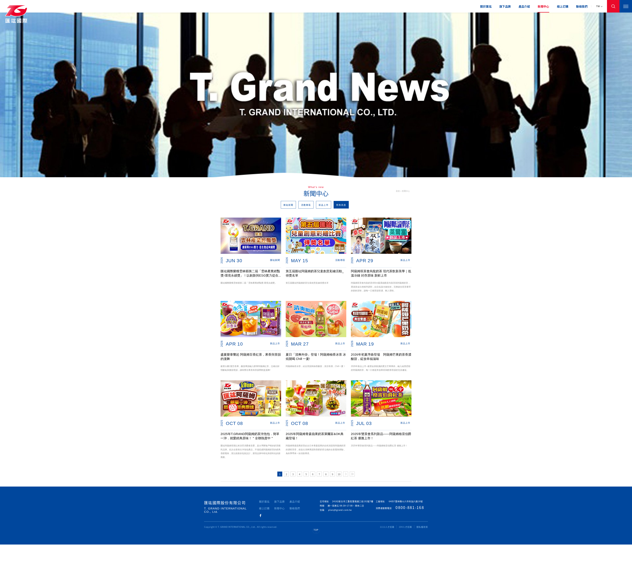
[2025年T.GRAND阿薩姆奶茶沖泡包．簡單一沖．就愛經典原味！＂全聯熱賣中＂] (251, 398)
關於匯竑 (486, 6)
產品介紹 (524, 6)
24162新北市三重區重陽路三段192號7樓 (352, 501)
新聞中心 (543, 6)
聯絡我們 (582, 6)
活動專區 (306, 204)
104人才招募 (405, 526)
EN (599, 18)
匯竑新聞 (288, 204)
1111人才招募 (387, 526)
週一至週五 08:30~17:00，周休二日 (346, 505)
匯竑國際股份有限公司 (225, 502)
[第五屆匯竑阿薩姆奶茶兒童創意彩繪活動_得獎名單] (316, 236)
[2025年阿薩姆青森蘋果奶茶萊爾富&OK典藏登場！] (316, 398)
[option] (316, 95)
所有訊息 (341, 204)
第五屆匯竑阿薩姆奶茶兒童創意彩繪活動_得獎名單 (315, 273)
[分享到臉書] (260, 515)
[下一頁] (345, 474)
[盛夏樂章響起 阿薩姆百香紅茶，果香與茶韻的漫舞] (251, 319)
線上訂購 (562, 6)
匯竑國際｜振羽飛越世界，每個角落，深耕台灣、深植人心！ (17, 14)
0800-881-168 (409, 507)
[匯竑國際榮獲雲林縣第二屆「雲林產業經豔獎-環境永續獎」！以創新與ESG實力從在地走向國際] (251, 236)
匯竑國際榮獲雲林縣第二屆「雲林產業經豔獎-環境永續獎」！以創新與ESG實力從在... (251, 273)
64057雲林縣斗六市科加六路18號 (406, 501)
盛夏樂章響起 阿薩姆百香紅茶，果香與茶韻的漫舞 (251, 357)
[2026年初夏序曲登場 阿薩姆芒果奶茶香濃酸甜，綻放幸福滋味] (381, 319)
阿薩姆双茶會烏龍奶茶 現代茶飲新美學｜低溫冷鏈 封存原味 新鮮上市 (381, 273)
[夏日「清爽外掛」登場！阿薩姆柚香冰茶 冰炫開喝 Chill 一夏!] (316, 319)
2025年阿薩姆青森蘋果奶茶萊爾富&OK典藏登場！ (314, 436)
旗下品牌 (505, 6)
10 (339, 474)
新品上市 (324, 204)
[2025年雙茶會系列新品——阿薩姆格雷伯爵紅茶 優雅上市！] (381, 398)
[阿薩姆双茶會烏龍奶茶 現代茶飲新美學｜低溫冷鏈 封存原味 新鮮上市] (381, 236)
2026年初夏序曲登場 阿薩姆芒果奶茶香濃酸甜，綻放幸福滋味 (381, 357)
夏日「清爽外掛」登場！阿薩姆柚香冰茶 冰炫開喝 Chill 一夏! (316, 357)
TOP (316, 530)
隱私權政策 (422, 526)
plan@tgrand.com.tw (340, 509)
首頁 (398, 191)
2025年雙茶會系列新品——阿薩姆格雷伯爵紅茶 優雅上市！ (381, 436)
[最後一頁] (352, 474)
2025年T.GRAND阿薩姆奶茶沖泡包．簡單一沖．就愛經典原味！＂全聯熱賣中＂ (250, 436)
